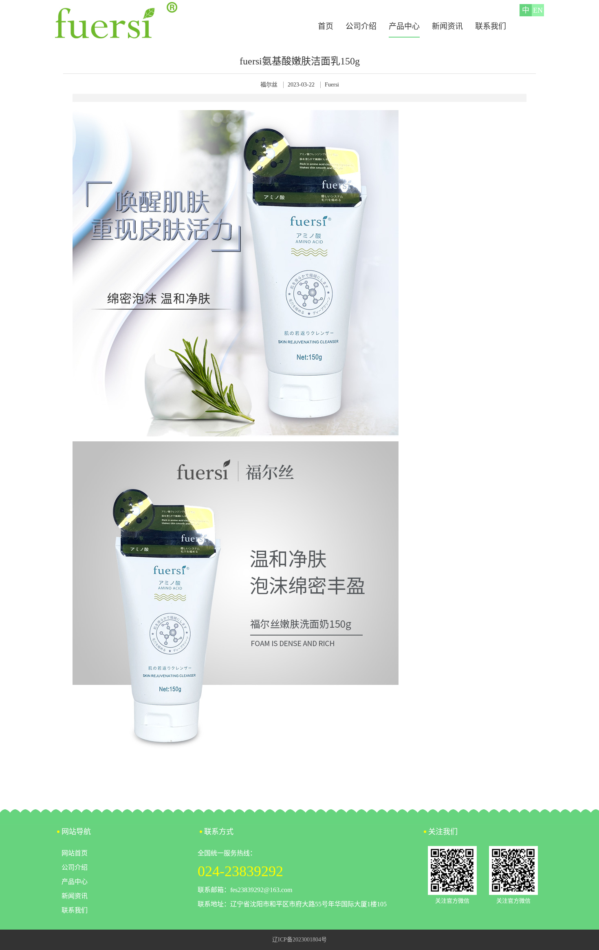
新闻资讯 (447, 26)
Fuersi (332, 85)
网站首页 (75, 853)
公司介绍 (361, 26)
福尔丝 (268, 85)
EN (538, 10)
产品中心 (404, 26)
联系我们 (490, 26)
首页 (325, 26)
